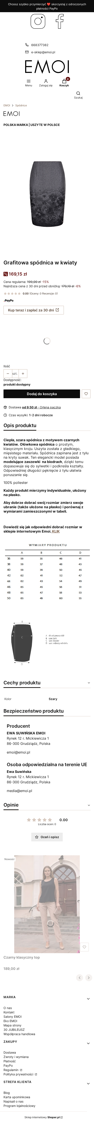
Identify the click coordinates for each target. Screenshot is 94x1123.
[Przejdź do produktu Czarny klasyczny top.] (47, 904)
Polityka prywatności (18, 1074)
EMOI (6, 105)
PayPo (8, 1065)
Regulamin (11, 1070)
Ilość (6, 366)
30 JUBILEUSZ (14, 1029)
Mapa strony (12, 1025)
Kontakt (8, 1012)
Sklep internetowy (42, 1117)
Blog (6, 1093)
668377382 (39, 45)
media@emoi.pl (19, 791)
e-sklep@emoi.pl (43, 52)
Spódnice (21, 105)
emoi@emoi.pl (18, 752)
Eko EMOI (10, 1021)
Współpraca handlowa (19, 1034)
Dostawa (9, 1052)
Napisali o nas (13, 1101)
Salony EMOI (12, 1016)
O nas (7, 1008)
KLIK (55, 531)
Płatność (9, 1061)
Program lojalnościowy (19, 1106)
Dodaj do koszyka (42, 394)
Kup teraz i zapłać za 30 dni (31, 310)
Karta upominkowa (16, 1097)
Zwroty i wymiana (16, 1057)
